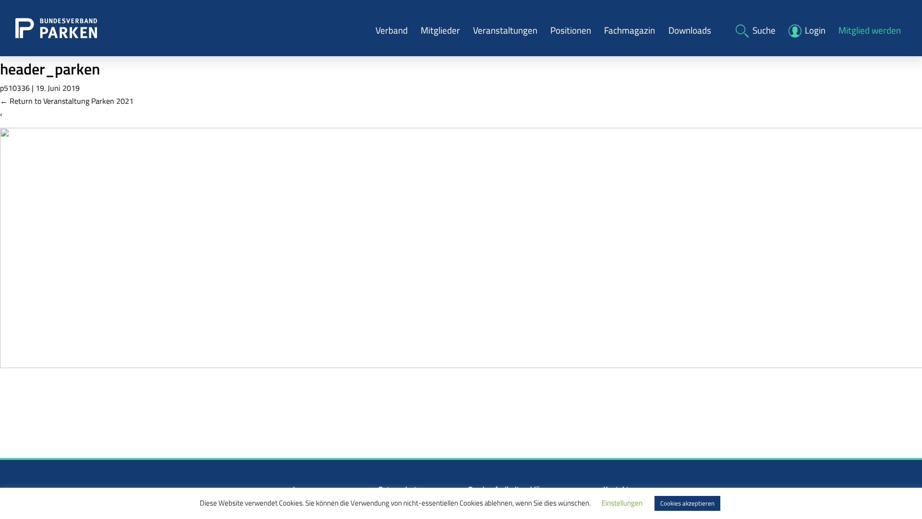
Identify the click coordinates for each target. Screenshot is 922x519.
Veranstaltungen (505, 30)
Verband (392, 30)
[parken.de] (56, 27)
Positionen (570, 30)
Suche (764, 30)
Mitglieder (440, 30)
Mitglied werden (869, 30)
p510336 (15, 88)
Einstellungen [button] (622, 502)
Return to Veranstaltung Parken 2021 (66, 101)
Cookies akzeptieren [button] (687, 503)
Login (815, 30)
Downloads (689, 30)
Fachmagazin (629, 30)
